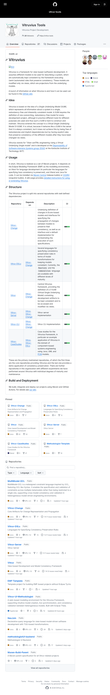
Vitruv (13, 295)
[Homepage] (55, 4)
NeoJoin (12, 618)
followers (29, 36)
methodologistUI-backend (21, 636)
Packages (81, 44)
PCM (40, 354)
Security (39, 681)
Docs (64, 681)
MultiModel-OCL (16, 481)
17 (25, 415)
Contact (71, 681)
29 (44, 629)
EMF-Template (15, 580)
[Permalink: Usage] (7, 157)
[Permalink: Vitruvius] (7, 60)
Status (46, 681)
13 (52, 629)
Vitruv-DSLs (16, 264)
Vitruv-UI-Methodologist (20, 596)
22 (19, 434)
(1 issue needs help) (53, 517)
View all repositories (40, 668)
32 (26, 434)
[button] (104, 44)
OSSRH (66, 175)
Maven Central (39, 175)
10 (44, 611)
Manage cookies (82, 681)
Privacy (31, 681)
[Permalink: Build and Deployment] (7, 380)
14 (61, 453)
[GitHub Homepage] (47, 688)
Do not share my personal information (55, 684)
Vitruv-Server (14, 544)
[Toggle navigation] (5, 4)
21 (26, 453)
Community (55, 681)
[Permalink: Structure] (7, 187)
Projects (67, 44)
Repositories (32, 44)
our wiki (32, 390)
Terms (23, 681)
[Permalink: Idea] (7, 100)
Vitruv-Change (15, 508)
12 (61, 415)
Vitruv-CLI (15, 324)
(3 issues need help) (55, 571)
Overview (14, 44)
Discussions (52, 44)
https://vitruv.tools (46, 36)
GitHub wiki (27, 94)
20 (44, 645)
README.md (13, 54)
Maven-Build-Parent (18, 652)
